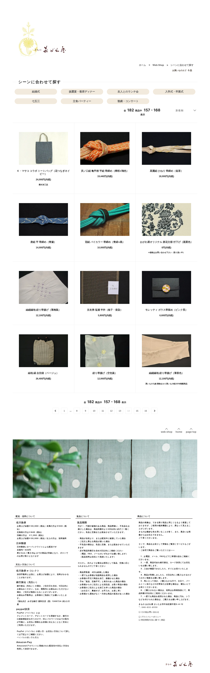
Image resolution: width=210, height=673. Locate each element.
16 (146, 411)
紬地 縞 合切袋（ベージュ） (43, 373)
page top (191, 431)
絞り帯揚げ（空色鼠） (105, 373)
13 (120, 411)
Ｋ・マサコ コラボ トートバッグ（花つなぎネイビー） (43, 172)
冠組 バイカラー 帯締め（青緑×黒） (105, 241)
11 (103, 411)
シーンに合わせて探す (182, 65)
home (179, 431)
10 (94, 411)
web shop (166, 431)
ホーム (142, 65)
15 (137, 411)
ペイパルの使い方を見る (28, 637)
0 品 (182, 70)
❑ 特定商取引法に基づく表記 (152, 620)
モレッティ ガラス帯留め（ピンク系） (166, 309)
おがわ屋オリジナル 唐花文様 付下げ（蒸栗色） (166, 241)
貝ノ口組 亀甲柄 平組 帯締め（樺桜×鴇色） (105, 170)
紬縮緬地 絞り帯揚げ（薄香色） (166, 373)
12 (111, 411)
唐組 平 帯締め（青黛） (43, 241)
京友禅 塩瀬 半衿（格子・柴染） (105, 309)
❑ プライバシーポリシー (150, 617)
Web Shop (158, 65)
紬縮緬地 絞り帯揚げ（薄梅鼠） (43, 309)
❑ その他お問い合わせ (149, 612)
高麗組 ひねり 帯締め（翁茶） (166, 170)
